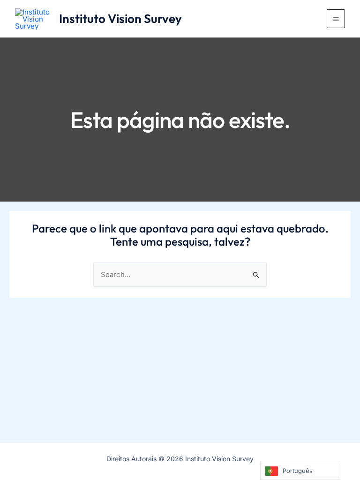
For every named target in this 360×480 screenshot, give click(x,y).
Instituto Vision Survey (120, 18)
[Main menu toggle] (336, 18)
